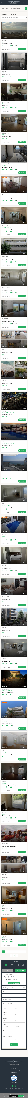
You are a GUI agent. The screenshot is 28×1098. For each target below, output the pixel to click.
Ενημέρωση (14, 1045)
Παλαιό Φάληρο (6, 102)
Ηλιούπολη (5, 504)
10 (14, 955)
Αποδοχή (21, 1096)
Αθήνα (4, 349)
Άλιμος (4, 473)
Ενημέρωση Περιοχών (14, 983)
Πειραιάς (4, 40)
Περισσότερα (13, 1096)
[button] (26, 8)
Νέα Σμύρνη (5, 256)
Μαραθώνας (5, 689)
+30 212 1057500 (15, 1067)
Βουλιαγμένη (6, 195)
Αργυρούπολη (6, 843)
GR (24, 2)
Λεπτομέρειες (22, 49)
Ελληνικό (5, 318)
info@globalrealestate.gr (15, 1068)
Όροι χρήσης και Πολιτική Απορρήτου (14, 1088)
